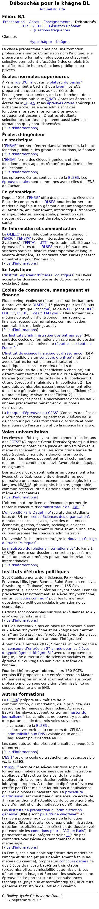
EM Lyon (51, 313)
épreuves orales (61, 103)
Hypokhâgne (41, 42)
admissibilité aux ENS (26, 734)
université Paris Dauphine (27, 512)
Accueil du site (52, 9)
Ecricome (41, 309)
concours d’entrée (55, 357)
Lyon (60, 86)
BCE (41, 26)
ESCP (21, 313)
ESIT (8, 757)
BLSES (28, 26)
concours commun (31, 598)
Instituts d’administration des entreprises (45, 335)
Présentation (14, 22)
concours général (74, 861)
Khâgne (63, 42)
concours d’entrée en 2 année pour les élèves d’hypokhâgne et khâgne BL (46, 651)
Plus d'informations (20, 128)
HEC (88, 309)
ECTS (13, 442)
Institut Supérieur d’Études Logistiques (39, 275)
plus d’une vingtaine (58, 814)
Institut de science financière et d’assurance (43, 353)
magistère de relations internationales (40, 548)
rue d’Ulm (23, 82)
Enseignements (57, 22)
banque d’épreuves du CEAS (32, 413)
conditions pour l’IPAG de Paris (57, 831)
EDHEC (8, 313)
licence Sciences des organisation (58, 517)
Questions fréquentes (51, 30)
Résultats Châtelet (65, 26)
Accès (34, 22)
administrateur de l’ (60, 507)
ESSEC (35, 313)
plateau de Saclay (65, 82)
